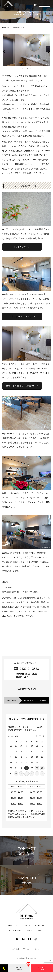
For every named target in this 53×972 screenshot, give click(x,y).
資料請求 (19, 968)
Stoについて (21, 247)
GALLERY (39, 926)
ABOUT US (12, 926)
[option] (26, 50)
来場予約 (41, 968)
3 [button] (27, 69)
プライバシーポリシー (32, 949)
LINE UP (26, 926)
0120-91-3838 (29, 668)
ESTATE (29, 930)
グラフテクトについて (21, 316)
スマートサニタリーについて (21, 386)
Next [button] (49, 50)
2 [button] (25, 69)
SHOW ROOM (15, 930)
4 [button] (30, 69)
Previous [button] (4, 50)
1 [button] (22, 69)
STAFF (40, 930)
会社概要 (15, 949)
